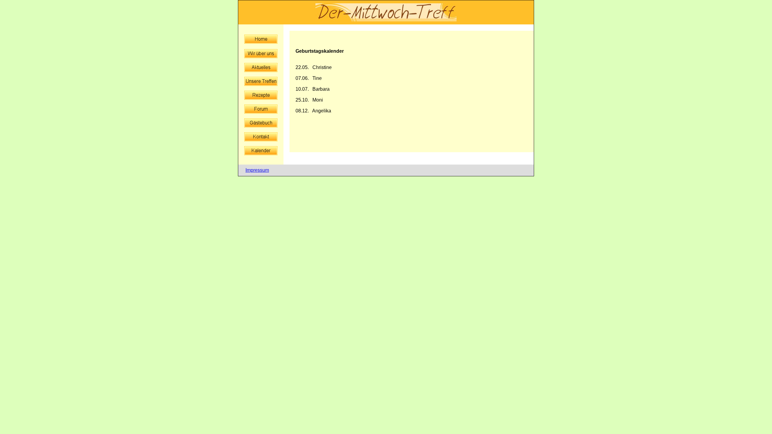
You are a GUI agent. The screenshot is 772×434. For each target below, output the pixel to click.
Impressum (257, 170)
